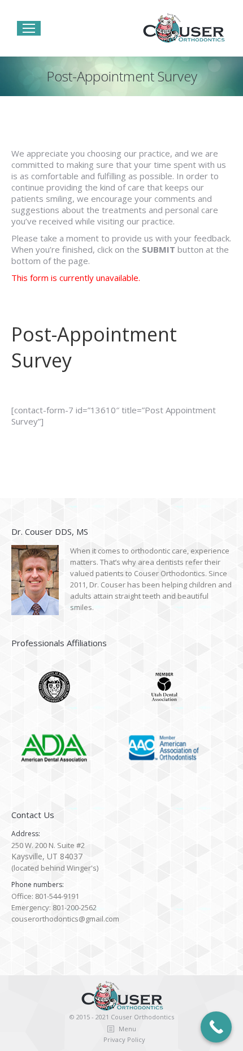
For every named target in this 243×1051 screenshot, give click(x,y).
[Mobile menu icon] (29, 28)
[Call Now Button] (216, 1027)
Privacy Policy (124, 1039)
